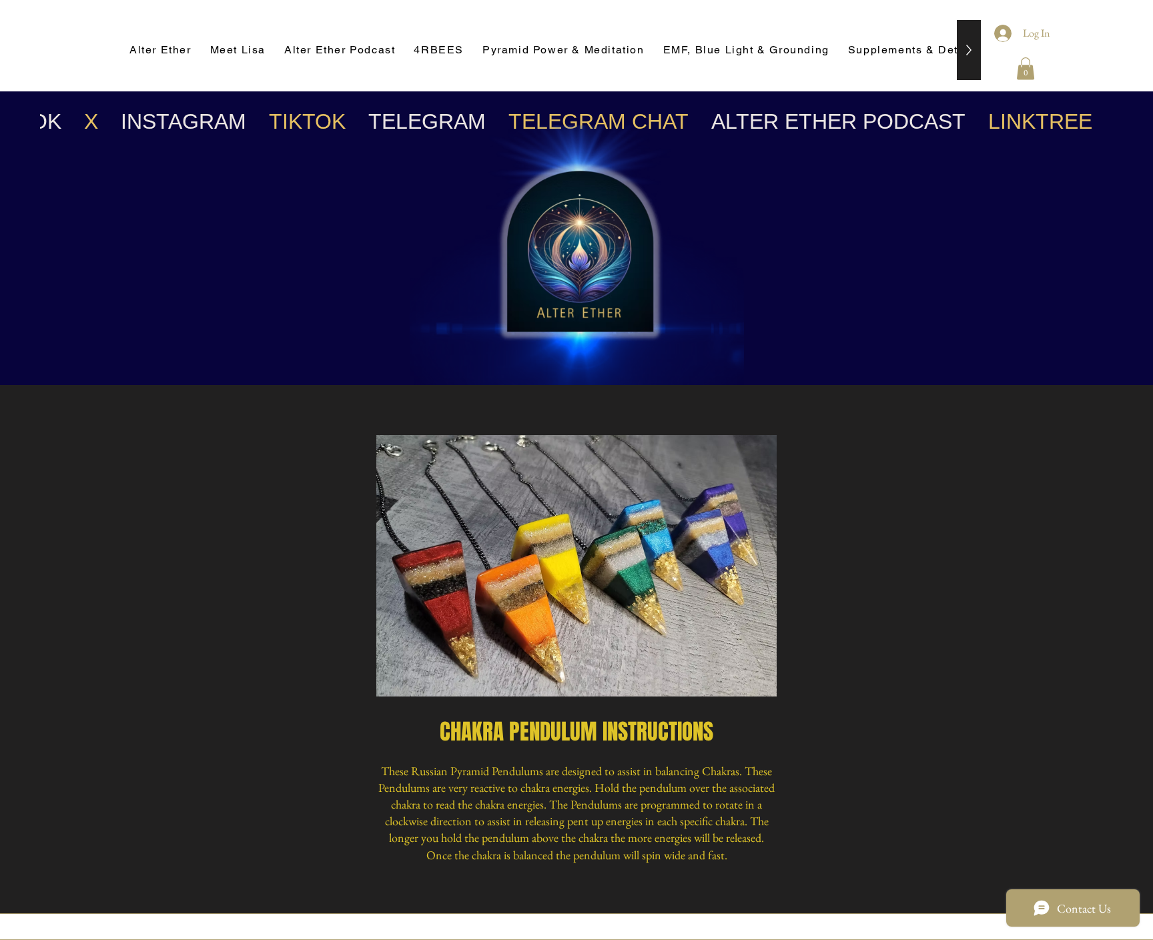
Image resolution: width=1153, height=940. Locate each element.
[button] (1025, 68)
